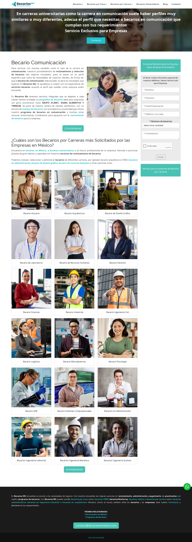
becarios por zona (79, 499)
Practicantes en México (96, 514)
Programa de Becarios (96, 517)
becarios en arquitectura (75, 502)
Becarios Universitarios (147, 4)
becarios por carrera (156, 499)
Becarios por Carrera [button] (120, 4)
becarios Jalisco (136, 499)
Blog (165, 4)
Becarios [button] (77, 4)
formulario (173, 502)
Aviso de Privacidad (96, 537)
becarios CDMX (102, 499)
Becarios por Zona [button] (96, 4)
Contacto (176, 4)
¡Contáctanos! (73, 128)
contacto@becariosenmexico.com (96, 525)
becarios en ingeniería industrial (43, 502)
